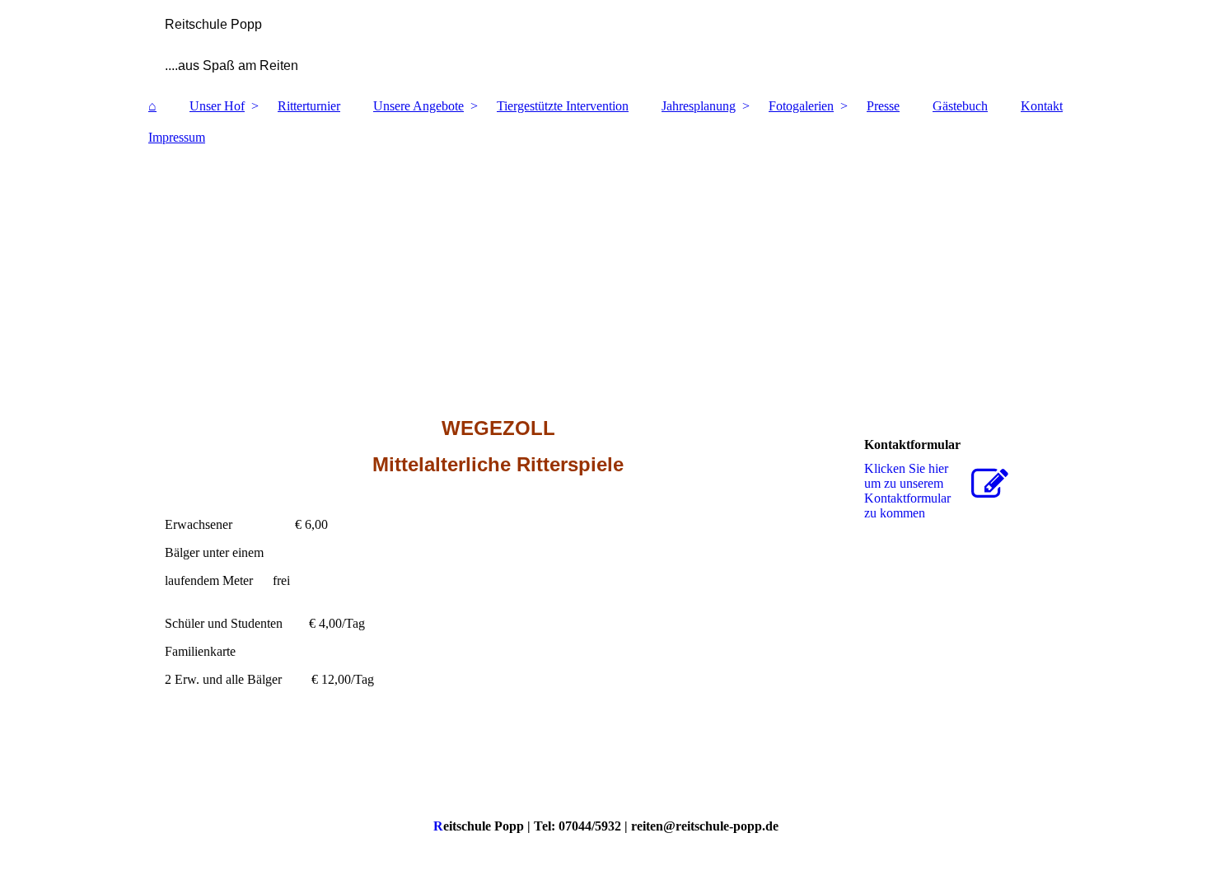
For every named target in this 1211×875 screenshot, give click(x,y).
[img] (605, 45)
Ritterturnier (309, 106)
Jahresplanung (699, 106)
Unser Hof (217, 106)
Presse (883, 106)
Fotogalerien (801, 106)
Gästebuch (960, 106)
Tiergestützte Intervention (563, 106)
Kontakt (1042, 106)
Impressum (176, 137)
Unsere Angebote (418, 106)
